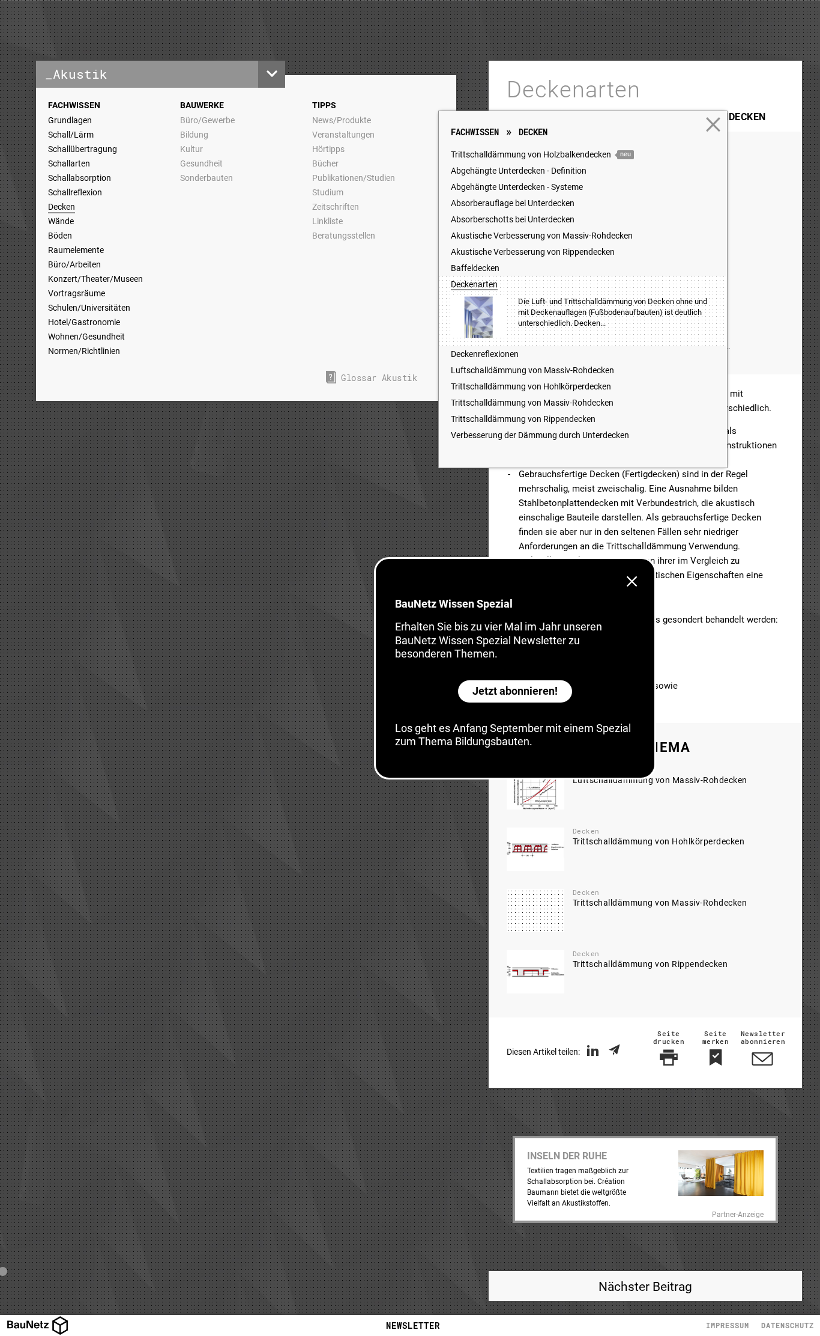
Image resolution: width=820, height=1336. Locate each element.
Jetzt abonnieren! (515, 691)
